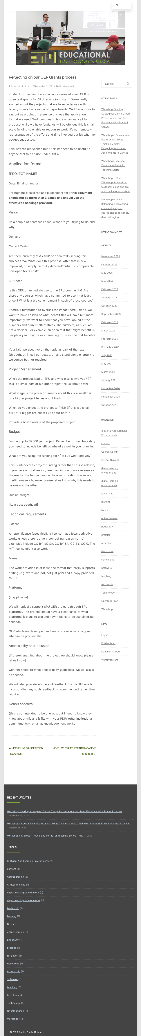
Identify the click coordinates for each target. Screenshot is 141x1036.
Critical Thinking (110, 459)
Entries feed (108, 643)
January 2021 (109, 380)
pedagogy (107, 526)
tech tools (107, 584)
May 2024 (107, 281)
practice (106, 534)
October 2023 (109, 305)
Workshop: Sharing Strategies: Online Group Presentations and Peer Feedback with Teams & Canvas (115, 118)
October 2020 (109, 404)
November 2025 (110, 256)
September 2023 (111, 314)
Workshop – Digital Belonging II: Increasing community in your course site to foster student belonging (115, 208)
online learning (109, 518)
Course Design (109, 451)
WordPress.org (109, 659)
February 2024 (109, 289)
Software (106, 567)
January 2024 (109, 297)
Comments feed (110, 651)
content (105, 443)
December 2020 (110, 388)
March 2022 (108, 330)
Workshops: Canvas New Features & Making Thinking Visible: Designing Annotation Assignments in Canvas (115, 144)
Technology (108, 592)
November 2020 (110, 396)
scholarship (107, 559)
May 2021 (106, 363)
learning (106, 501)
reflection (106, 543)
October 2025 (109, 264)
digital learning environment (23, 892)
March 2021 (108, 371)
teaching (106, 576)
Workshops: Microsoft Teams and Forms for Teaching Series (113, 165)
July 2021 (106, 355)
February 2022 (109, 338)
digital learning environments (23, 900)
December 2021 (110, 347)
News (104, 510)
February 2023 (109, 322)
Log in (104, 635)
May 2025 (107, 272)
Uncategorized (66, 86)
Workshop (107, 609)
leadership (107, 493)
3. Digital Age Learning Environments (28, 860)
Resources (107, 551)
